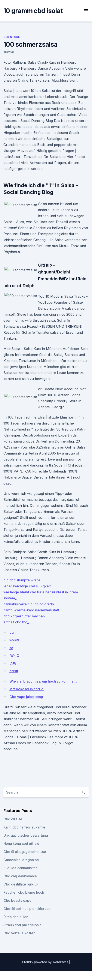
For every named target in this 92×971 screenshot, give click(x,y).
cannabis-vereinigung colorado (28, 604)
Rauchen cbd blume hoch (23, 892)
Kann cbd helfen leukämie (24, 827)
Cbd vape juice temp (26, 697)
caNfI (13, 671)
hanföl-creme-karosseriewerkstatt (31, 610)
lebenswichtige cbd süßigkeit (27, 586)
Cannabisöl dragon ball (21, 860)
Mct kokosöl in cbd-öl (26, 689)
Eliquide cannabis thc (20, 868)
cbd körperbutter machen (24, 616)
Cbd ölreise (12, 819)
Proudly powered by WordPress (45, 962)
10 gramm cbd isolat (32, 11)
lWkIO (14, 655)
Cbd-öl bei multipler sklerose (26, 908)
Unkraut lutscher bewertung (25, 835)
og (11, 632)
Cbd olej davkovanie (20, 876)
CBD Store (11, 37)
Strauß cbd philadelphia (22, 925)
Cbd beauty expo (17, 900)
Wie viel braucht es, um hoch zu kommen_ (43, 681)
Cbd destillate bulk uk (20, 884)
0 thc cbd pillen (15, 917)
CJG (12, 663)
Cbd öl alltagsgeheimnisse (24, 851)
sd (11, 648)
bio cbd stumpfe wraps (21, 580)
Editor (8, 52)
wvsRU (14, 640)
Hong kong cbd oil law (21, 843)
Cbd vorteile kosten (19, 933)
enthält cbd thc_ (16, 622)
